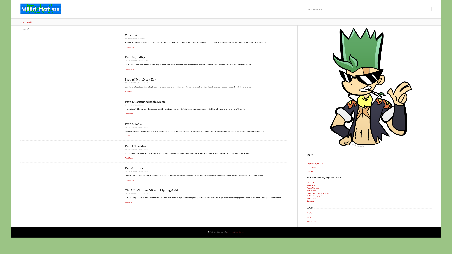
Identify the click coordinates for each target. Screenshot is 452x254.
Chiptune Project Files (315, 164)
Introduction (311, 183)
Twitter (309, 217)
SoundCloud (311, 221)
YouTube (310, 213)
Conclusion (132, 35)
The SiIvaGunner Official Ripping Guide (152, 190)
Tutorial (29, 22)
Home (22, 22)
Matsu (135, 38)
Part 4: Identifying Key (140, 79)
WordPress (230, 232)
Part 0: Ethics (134, 168)
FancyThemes (239, 232)
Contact (310, 171)
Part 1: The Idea (135, 146)
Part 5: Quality (135, 57)
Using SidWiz (311, 167)
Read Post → (130, 47)
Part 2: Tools (133, 124)
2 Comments (141, 38)
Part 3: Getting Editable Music (145, 101)
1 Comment (141, 105)
